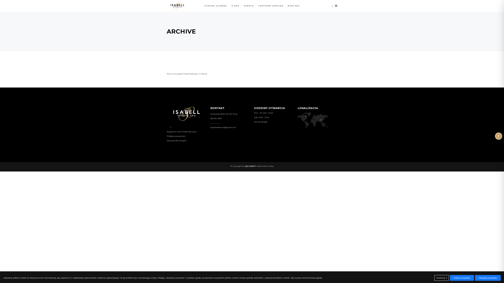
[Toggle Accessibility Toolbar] (498, 136)
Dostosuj (440, 278)
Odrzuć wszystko (462, 278)
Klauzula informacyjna (176, 140)
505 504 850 (216, 118)
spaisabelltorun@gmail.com (223, 127)
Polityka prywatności (176, 136)
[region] (252, 277)
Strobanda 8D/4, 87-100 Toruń (224, 114)
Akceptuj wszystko (488, 278)
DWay (271, 166)
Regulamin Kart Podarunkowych (182, 131)
